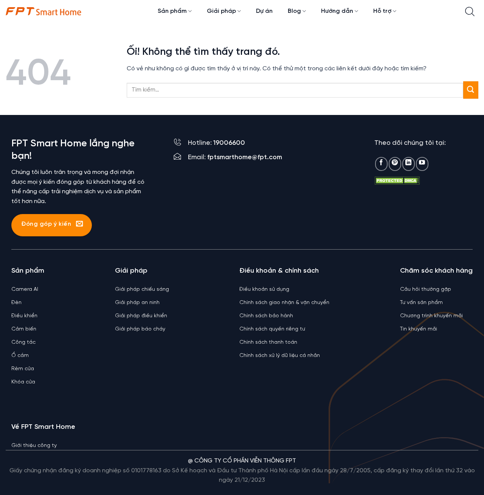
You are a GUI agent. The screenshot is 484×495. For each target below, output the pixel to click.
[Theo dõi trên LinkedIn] (408, 164)
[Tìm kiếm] (470, 11)
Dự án (264, 11)
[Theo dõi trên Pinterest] (395, 164)
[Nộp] (470, 89)
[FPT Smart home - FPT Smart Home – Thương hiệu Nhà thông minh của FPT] (43, 11)
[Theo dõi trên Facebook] (381, 164)
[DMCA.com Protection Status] (397, 180)
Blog (294, 11)
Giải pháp (221, 11)
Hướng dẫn (337, 11)
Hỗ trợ (382, 11)
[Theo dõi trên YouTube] (422, 164)
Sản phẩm (172, 11)
